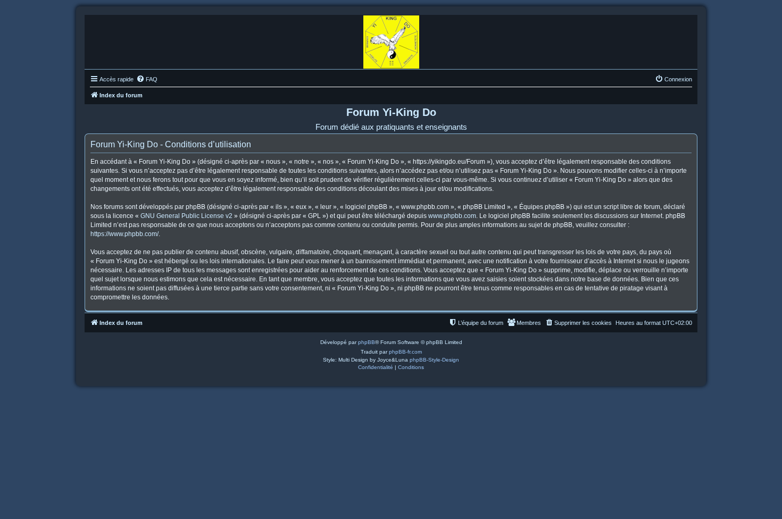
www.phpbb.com (452, 216)
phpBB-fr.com (405, 352)
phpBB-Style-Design (434, 360)
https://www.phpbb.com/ (124, 234)
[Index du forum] (391, 39)
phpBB (366, 342)
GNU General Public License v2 (186, 216)
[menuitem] (146, 79)
